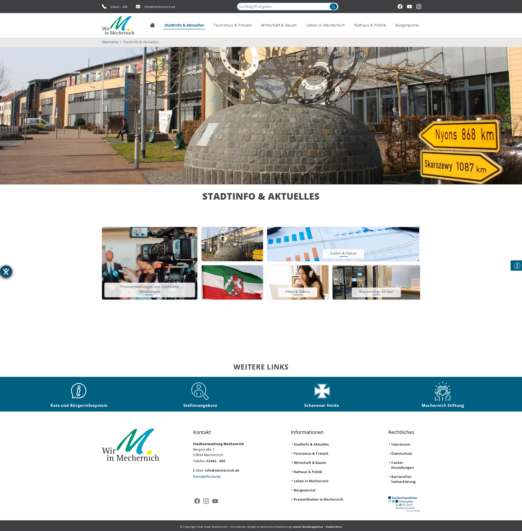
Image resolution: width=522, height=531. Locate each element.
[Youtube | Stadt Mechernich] (410, 6)
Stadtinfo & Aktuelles (311, 444)
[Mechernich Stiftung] (443, 391)
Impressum (400, 444)
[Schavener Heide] (322, 391)
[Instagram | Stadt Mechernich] (419, 6)
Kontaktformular (207, 476)
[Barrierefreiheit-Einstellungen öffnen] (6, 272)
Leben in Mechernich (311, 481)
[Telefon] (104, 6)
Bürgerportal (305, 490)
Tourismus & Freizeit (311, 453)
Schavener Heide (321, 405)
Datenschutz (401, 453)
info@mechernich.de (159, 7)
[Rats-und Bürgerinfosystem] (79, 391)
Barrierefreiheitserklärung (403, 479)
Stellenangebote (200, 405)
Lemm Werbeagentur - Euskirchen (317, 527)
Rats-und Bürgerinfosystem (79, 405)
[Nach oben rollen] (512, 521)
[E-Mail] (138, 6)
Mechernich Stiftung (443, 405)
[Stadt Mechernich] (118, 25)
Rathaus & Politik (308, 472)
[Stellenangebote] (200, 391)
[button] (152, 25)
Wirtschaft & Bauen (310, 462)
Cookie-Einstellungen (402, 465)
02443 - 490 (119, 7)
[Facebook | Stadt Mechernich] (400, 6)
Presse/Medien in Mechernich (318, 499)
